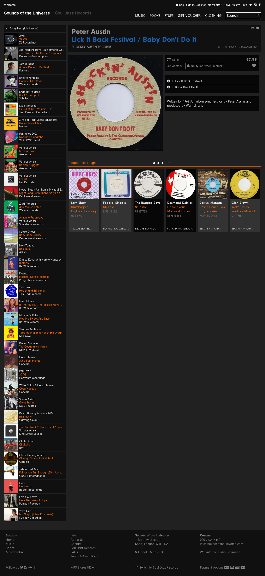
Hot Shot (77, 215)
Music (140, 16)
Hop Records (208, 215)
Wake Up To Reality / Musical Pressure (243, 209)
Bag (181, 5)
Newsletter (214, 5)
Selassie (141, 207)
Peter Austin (91, 32)
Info (244, 5)
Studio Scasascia (229, 552)
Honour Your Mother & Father (178, 209)
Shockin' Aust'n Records (92, 47)
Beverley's (174, 215)
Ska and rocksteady (243, 47)
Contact (76, 544)
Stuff (169, 16)
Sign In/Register (196, 5)
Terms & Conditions (84, 556)
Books (154, 16)
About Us (77, 540)
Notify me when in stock (206, 66)
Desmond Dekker (179, 203)
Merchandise (15, 552)
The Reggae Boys (147, 203)
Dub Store (110, 211)
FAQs (74, 552)
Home (10, 540)
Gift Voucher (189, 16)
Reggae (222, 47)
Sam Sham (79, 203)
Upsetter (141, 211)
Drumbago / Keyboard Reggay (83, 209)
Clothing (213, 16)
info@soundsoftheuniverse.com (221, 544)
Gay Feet (237, 215)
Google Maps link (150, 552)
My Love (109, 207)
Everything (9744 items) (23, 28)
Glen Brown (240, 203)
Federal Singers (114, 203)
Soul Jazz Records (83, 548)
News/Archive (231, 5)
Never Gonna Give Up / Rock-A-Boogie (212, 209)
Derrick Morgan (210, 203)
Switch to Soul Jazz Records (158, 567)
